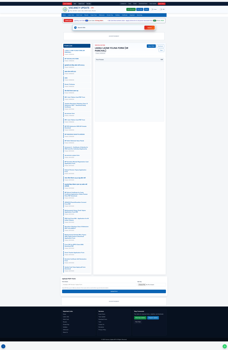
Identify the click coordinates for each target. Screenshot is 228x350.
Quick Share (162, 3)
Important (132, 15)
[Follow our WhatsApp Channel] (225, 346)
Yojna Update (153, 3)
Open (161, 50)
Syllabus (117, 15)
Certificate (124, 15)
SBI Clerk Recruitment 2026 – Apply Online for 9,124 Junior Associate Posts (124, 20)
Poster (135, 3)
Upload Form (114, 291)
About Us (65, 332)
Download (160, 46)
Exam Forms (102, 314)
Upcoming (139, 15)
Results (86, 15)
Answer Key (110, 15)
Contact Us (123, 3)
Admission (101, 15)
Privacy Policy (102, 329)
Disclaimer (101, 327)
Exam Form (94, 15)
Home (64, 15)
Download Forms (143, 3)
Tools (129, 3)
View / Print (151, 46)
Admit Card (79, 15)
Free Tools (139, 9)
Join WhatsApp (131, 9)
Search (149, 27)
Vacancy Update (79, 8)
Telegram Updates (153, 317)
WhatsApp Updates (140, 317)
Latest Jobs (71, 15)
